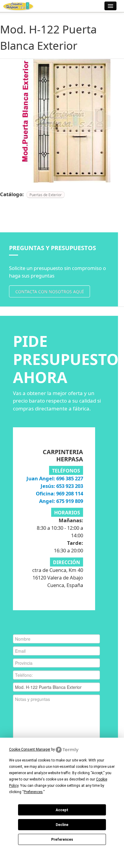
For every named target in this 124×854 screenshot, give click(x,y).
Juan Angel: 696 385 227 (54, 478)
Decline (62, 825)
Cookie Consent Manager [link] (29, 749)
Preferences (62, 839)
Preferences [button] (33, 792)
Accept (62, 810)
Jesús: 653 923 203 (62, 485)
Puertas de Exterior (45, 194)
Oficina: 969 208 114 (59, 493)
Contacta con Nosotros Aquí (49, 291)
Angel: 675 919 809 (61, 501)
